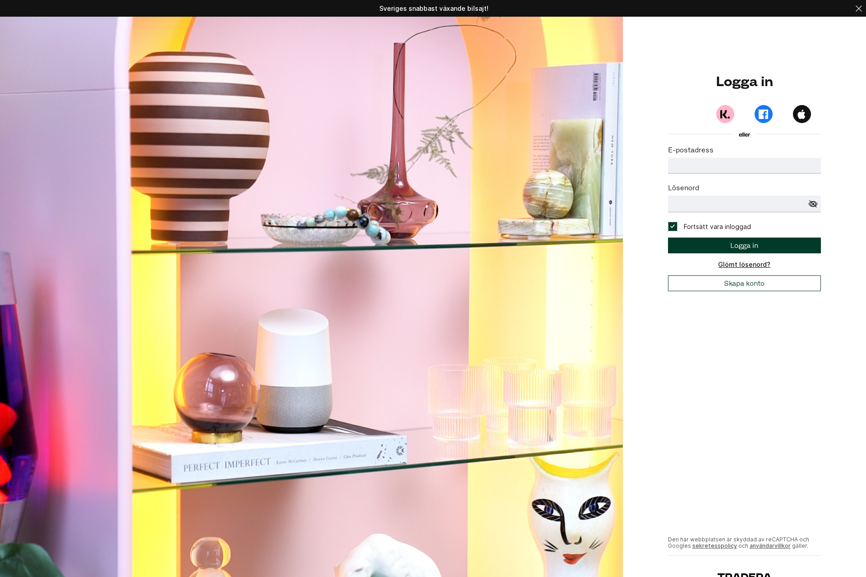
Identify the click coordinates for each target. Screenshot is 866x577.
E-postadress (691, 150)
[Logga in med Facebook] (764, 114)
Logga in (744, 245)
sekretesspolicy (714, 545)
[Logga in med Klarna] (725, 114)
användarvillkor (770, 545)
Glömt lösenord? (744, 264)
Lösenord (683, 188)
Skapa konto (744, 283)
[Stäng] (859, 8)
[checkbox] (709, 226)
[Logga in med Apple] (802, 114)
